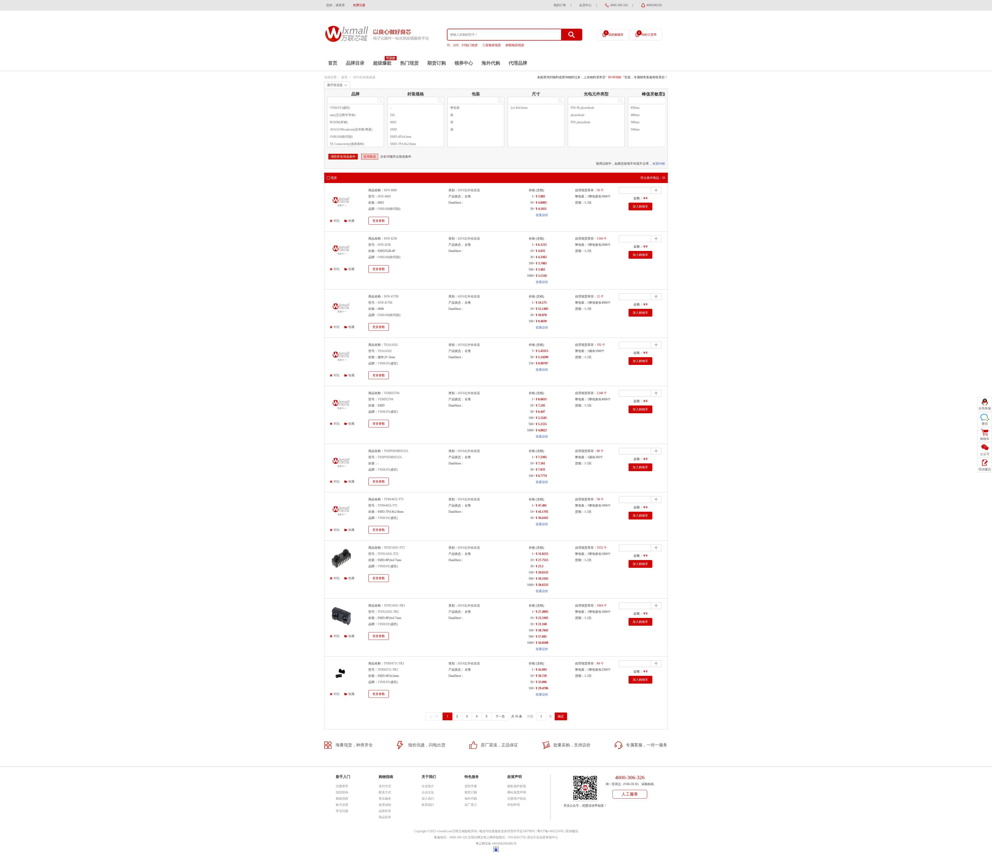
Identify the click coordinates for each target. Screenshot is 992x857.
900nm (635, 122)
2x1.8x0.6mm (519, 108)
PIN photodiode (580, 122)
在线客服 (985, 408)
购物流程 (342, 798)
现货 (334, 178)
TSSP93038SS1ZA (396, 451)
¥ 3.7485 (541, 263)
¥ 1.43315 (542, 351)
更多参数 (379, 221)
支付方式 (385, 786)
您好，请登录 (335, 5)
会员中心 (585, 5)
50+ (532, 357)
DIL (392, 115)
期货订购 (436, 63)
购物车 (984, 439)
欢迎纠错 (659, 163)
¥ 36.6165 (542, 518)
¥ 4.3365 (541, 257)
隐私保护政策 (516, 786)
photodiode (577, 115)
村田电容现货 (515, 45)
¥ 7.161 (540, 463)
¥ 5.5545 (541, 418)
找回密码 (342, 792)
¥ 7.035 (540, 469)
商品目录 (385, 817)
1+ (533, 196)
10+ (532, 202)
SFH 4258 (390, 238)
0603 (393, 122)
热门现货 (409, 63)
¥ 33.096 (541, 682)
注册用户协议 (516, 798)
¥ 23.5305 (542, 618)
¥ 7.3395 (541, 457)
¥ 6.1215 (541, 245)
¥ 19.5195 (542, 578)
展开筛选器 (335, 85)
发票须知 (385, 805)
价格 (532, 190)
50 (388, 156)
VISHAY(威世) (340, 108)
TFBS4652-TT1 (394, 499)
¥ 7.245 (540, 405)
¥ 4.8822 (541, 430)
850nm (635, 108)
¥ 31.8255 (542, 554)
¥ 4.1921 (541, 209)
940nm (635, 129)
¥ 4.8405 (541, 202)
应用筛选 (369, 156)
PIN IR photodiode (582, 108)
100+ (532, 263)
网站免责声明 (516, 792)
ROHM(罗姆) (339, 122)
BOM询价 (615, 77)
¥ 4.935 (540, 251)
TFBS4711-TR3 (394, 663)
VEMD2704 (391, 393)
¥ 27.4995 (542, 612)
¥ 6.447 (540, 412)
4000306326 (654, 5)
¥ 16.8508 (542, 643)
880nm (635, 115)
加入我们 (428, 798)
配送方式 (385, 792)
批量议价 (542, 215)
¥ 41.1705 (542, 512)
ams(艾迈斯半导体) (342, 115)
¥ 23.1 (540, 566)
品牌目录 (355, 63)
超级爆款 (382, 63)
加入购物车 (640, 206)
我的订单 (560, 5)
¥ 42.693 (541, 669)
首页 (332, 63)
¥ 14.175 (541, 302)
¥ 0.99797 (542, 363)
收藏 (351, 221)
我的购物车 (614, 33)
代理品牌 (518, 63)
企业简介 (428, 786)
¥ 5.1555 (541, 424)
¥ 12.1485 (542, 309)
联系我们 (428, 805)
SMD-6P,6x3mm (400, 137)
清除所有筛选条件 (343, 156)
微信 (985, 423)
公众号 (984, 454)
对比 (337, 221)
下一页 (500, 716)
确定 (561, 716)
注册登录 (342, 786)
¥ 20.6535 (542, 572)
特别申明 (513, 805)
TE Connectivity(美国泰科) (347, 144)
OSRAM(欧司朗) (341, 137)
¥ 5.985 (540, 196)
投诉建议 (572, 831)
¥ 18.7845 (542, 630)
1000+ (531, 276)
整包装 (455, 108)
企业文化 (428, 792)
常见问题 (342, 811)
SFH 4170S (391, 296)
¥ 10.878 (541, 315)
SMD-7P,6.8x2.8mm (403, 144)
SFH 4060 (390, 190)
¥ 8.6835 (541, 399)
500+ (532, 269)
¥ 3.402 (540, 269)
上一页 (434, 716)
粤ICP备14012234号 (550, 831)
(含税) (540, 190)
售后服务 (385, 798)
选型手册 (470, 786)
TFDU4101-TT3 (394, 547)
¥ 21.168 (541, 624)
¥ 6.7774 (541, 476)
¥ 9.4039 (541, 321)
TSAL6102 (391, 345)
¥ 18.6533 (542, 585)
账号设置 (342, 805)
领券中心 (463, 63)
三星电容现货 (491, 45)
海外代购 (491, 63)
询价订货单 (647, 33)
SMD (393, 129)
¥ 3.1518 (541, 276)
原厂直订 (470, 805)
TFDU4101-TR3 (394, 605)
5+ (533, 351)
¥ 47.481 (541, 505)
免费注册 (359, 5)
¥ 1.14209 (542, 357)
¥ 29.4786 (542, 688)
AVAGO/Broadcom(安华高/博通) (351, 129)
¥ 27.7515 (542, 560)
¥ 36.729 (541, 676)
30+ (532, 209)
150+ (532, 363)
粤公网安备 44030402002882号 (496, 843)
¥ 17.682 (541, 636)
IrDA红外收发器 (364, 77)
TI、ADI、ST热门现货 (462, 45)
